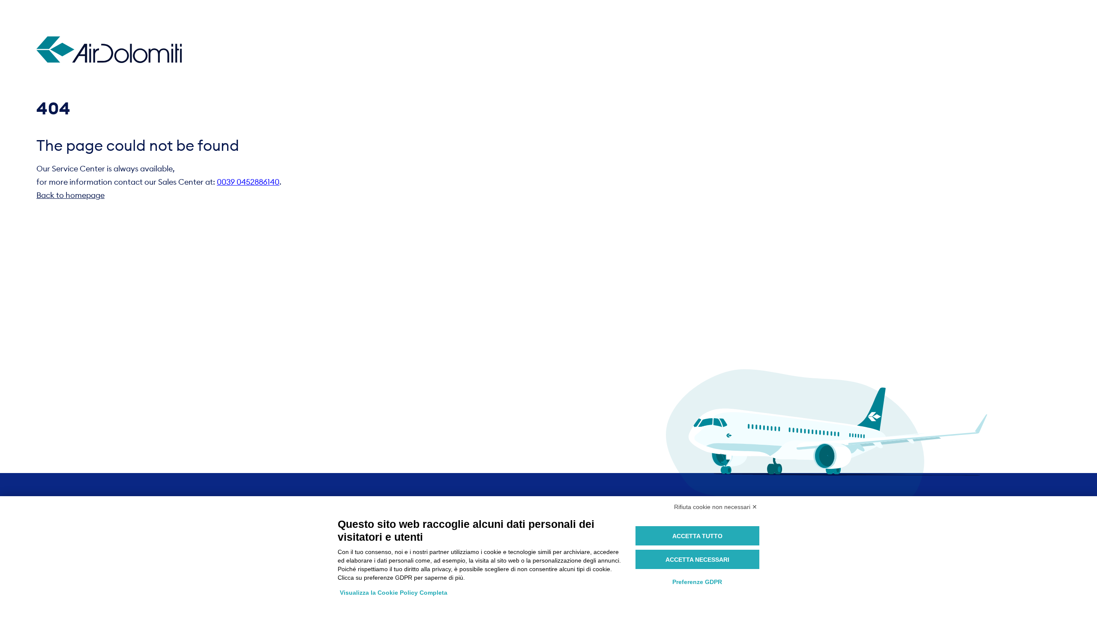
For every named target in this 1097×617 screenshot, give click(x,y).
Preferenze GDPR (697, 581)
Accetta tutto (697, 536)
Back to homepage (70, 195)
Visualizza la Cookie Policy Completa (393, 592)
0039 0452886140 (248, 182)
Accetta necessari (697, 559)
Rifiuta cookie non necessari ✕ (715, 506)
